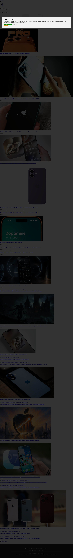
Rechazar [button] (10, 24)
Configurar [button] (14, 24)
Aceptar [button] (6, 24)
